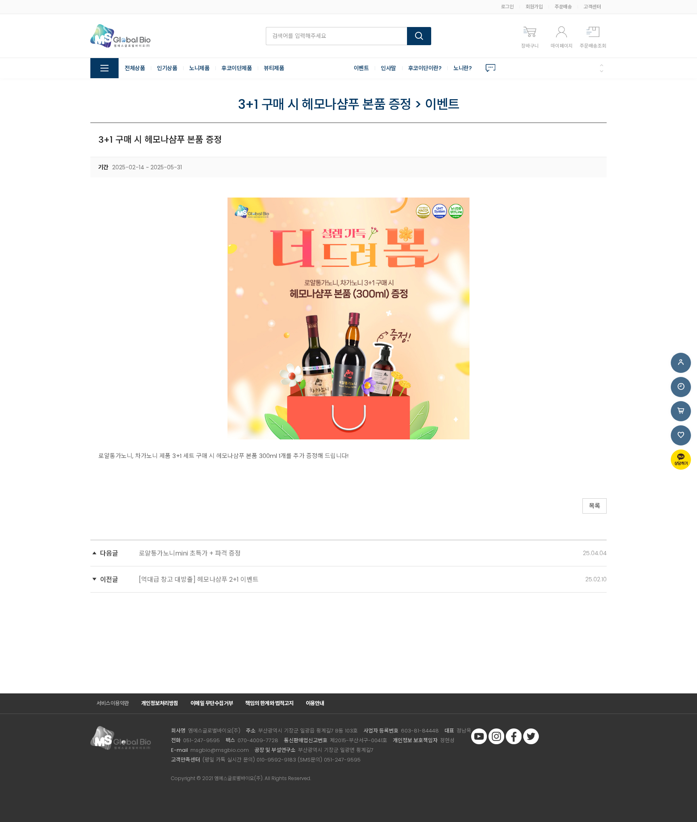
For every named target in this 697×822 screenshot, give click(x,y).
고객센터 (592, 6)
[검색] (419, 36)
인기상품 (167, 68)
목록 (594, 506)
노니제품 (199, 68)
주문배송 (563, 6)
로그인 (507, 6)
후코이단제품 (236, 68)
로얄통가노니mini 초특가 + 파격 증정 (190, 553)
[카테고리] (104, 68)
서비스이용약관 (112, 703)
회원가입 (534, 6)
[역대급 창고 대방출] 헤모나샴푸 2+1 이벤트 (199, 579)
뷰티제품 (274, 68)
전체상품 (135, 68)
